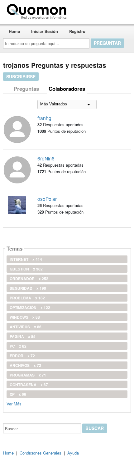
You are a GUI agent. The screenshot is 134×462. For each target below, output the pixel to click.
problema (27, 298)
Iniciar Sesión (44, 31)
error (22, 355)
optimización (30, 307)
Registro (77, 31)
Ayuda (73, 453)
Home (14, 31)
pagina (23, 336)
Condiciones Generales (40, 453)
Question (26, 269)
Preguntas (26, 88)
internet (26, 259)
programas (28, 375)
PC (18, 346)
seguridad (28, 288)
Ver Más (14, 403)
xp (18, 394)
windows (25, 317)
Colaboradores (67, 88)
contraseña (29, 384)
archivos (25, 365)
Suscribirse (21, 76)
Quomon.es (88, 10)
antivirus (25, 327)
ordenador (29, 278)
